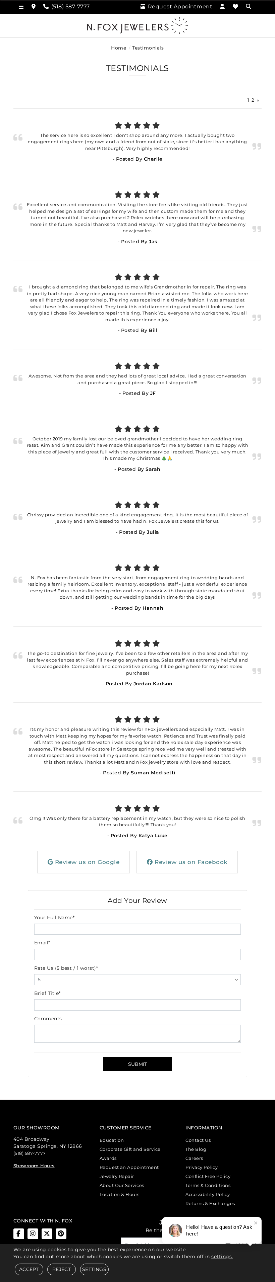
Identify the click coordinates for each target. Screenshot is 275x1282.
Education (112, 1140)
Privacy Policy (201, 1167)
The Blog (195, 1149)
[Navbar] (21, 7)
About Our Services (122, 1185)
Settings (94, 1269)
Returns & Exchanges (210, 1203)
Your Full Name (54, 918)
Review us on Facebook (190, 862)
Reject (61, 1269)
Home (118, 48)
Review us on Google (86, 862)
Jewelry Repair (117, 1176)
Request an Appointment (129, 1167)
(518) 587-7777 (29, 1153)
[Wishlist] (235, 6)
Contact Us (198, 1140)
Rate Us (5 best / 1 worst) (66, 968)
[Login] (222, 6)
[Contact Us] (34, 6)
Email (42, 943)
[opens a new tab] (18, 1233)
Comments (48, 1019)
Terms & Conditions (207, 1185)
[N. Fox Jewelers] (137, 25)
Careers (194, 1158)
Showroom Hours (34, 1165)
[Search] (249, 6)
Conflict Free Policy (207, 1176)
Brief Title (47, 993)
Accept (29, 1269)
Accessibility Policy (207, 1194)
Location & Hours (120, 1194)
